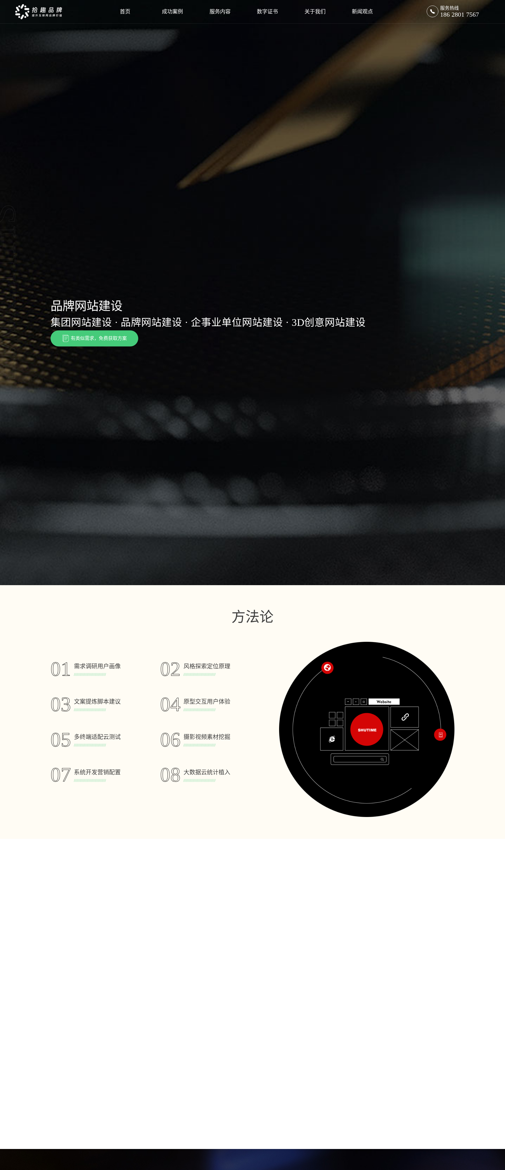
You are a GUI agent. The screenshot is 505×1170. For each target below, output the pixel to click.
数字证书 (267, 12)
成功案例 (172, 12)
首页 (125, 12)
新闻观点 (362, 12)
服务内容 (220, 12)
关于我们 (315, 12)
